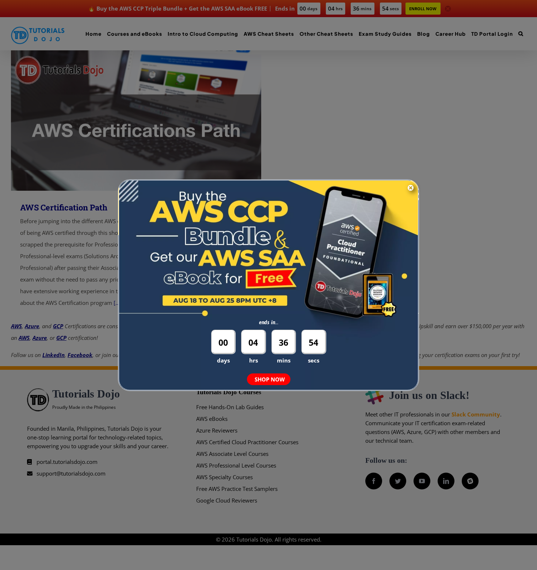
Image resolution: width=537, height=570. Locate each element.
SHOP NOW (270, 379)
